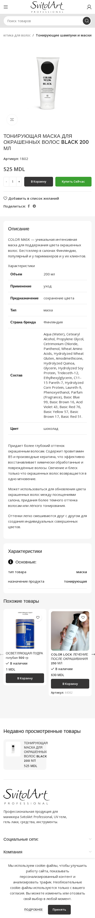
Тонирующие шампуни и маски (64, 35)
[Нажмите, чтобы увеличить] (12, 119)
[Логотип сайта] (48, 6)
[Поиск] (87, 21)
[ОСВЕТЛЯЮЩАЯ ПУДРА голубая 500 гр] (25, 630)
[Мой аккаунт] (89, 7)
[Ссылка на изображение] (26, 796)
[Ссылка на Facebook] (28, 206)
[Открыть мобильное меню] (5, 7)
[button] (25, 678)
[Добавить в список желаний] (38, 618)
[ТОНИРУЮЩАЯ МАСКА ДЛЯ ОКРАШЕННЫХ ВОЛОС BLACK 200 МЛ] (13, 749)
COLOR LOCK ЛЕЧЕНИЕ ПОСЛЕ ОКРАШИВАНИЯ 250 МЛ (69, 658)
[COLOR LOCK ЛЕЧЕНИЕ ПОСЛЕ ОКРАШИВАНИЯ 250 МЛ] (70, 631)
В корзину (38, 181)
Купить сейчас (73, 181)
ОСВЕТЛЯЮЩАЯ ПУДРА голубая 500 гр (24, 655)
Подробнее (33, 909)
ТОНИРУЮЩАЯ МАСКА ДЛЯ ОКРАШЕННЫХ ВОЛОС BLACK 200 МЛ (36, 751)
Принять (59, 909)
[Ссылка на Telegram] (34, 206)
